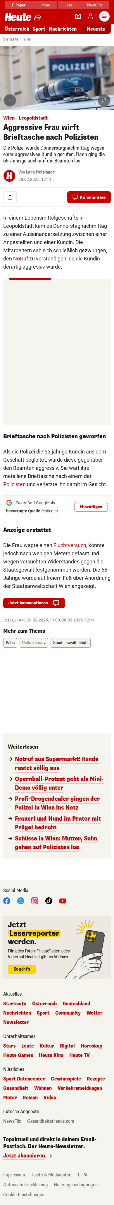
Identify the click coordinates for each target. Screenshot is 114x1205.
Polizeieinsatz (34, 643)
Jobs (68, 5)
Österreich (17, 29)
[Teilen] (10, 197)
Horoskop (91, 1046)
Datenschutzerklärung (25, 1185)
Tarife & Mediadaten (51, 1175)
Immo (45, 5)
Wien (27, 39)
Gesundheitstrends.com (50, 1121)
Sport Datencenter (24, 1079)
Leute (27, 1046)
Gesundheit (15, 1088)
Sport (39, 29)
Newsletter (16, 1022)
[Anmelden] (90, 16)
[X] (20, 901)
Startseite (10, 39)
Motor (10, 1098)
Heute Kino (51, 1055)
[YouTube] (62, 901)
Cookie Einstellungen (23, 1195)
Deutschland (76, 1004)
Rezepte (96, 1079)
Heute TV (79, 1055)
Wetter (95, 1013)
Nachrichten (17, 1013)
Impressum (14, 1175)
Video (50, 1098)
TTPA (82, 1175)
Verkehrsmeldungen (80, 1088)
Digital (67, 1046)
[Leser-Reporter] (78, 16)
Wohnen (43, 1088)
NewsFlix (94, 5)
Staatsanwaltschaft (70, 643)
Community (68, 1013)
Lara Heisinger (40, 172)
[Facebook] (6, 901)
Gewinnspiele (66, 1079)
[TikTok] (48, 901)
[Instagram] (34, 901)
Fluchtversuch (69, 545)
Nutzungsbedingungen (76, 1185)
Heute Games (18, 1055)
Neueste (96, 29)
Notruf (20, 258)
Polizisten (14, 484)
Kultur (47, 1046)
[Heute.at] (18, 17)
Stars (9, 1046)
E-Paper (19, 5)
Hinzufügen (91, 507)
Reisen (30, 1098)
